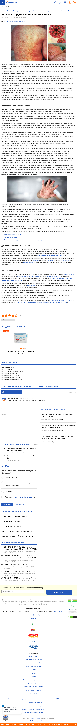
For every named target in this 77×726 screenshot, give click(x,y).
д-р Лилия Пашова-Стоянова (15, 21)
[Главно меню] (2, 2)
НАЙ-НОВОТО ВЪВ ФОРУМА (17, 444)
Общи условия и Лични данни (22, 497)
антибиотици (31, 285)
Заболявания (37, 11)
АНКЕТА (5, 466)
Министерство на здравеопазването (33, 712)
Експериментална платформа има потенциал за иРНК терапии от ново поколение (58, 438)
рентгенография (42, 255)
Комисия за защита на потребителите (33, 709)
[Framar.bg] (12, 2)
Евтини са (8, 491)
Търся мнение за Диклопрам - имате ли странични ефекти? (21, 450)
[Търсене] (55, 2)
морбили (50, 260)
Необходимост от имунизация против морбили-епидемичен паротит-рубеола (41, 302)
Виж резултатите (20, 504)
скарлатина (65, 260)
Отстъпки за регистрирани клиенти (33, 680)
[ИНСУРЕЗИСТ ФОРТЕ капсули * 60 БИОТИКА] (20, 338)
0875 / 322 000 (58, 611)
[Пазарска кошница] (74, 2)
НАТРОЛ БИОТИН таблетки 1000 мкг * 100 (17, 531)
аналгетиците (5, 280)
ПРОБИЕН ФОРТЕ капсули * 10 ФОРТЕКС (20, 571)
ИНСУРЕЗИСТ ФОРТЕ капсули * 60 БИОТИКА (20, 353)
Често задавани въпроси (33, 690)
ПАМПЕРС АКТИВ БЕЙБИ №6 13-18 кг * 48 (17, 536)
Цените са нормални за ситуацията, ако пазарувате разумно (18, 484)
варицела (36, 260)
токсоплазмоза (28, 262)
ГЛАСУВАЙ (7, 504)
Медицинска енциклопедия (22, 11)
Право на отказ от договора (33, 666)
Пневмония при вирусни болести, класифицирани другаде (23, 240)
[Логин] (69, 2)
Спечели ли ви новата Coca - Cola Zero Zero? (21, 457)
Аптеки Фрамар (35, 718)
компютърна (53, 255)
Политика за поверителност (33, 659)
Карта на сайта (33, 693)
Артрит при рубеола (10, 237)
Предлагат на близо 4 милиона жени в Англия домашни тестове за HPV (58, 426)
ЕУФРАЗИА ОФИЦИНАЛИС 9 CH (13, 521)
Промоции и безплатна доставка (33, 686)
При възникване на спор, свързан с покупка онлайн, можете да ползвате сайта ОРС (33, 699)
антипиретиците (16, 280)
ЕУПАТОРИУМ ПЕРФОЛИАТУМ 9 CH (15, 516)
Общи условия (33, 656)
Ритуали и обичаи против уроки (16, 564)
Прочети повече (57, 419)
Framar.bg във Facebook (39, 721)
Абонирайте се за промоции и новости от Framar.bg (22, 588)
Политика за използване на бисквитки (33, 663)
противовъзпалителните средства (60, 278)
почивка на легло (69, 274)
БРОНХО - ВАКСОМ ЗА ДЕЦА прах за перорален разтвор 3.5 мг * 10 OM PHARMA (20, 548)
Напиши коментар (13, 392)
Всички (36, 444)
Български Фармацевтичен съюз (33, 702)
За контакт (33, 618)
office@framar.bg (35, 615)
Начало (9, 11)
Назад (2, 11)
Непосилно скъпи (11, 477)
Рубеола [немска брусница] (13, 234)
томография (61, 255)
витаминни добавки (52, 276)
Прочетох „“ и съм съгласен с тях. (20, 498)
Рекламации (33, 669)
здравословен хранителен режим (28, 276)
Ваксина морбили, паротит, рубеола (61, 300)
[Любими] (65, 2)
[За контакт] (60, 2)
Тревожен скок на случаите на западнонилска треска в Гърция (58, 415)
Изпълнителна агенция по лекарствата (33, 706)
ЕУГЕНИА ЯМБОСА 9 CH (11, 526)
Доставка (33, 673)
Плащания (33, 676)
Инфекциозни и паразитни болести (55, 11)
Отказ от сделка (33, 683)
